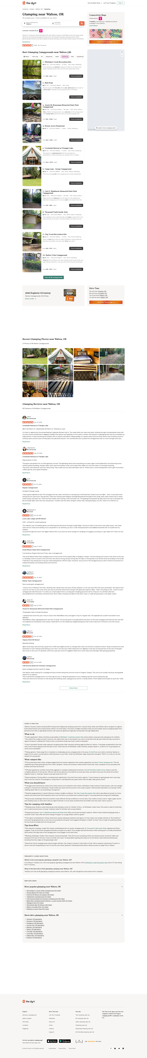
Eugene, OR (102, 291)
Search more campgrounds (107, 128)
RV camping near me (82, 1018)
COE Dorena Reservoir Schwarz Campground (39, 666)
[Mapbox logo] (91, 130)
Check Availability (76, 76)
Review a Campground (29, 1015)
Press (51, 1025)
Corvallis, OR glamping (34, 931)
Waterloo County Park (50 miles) (38, 909)
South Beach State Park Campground (36, 550)
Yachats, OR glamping (34, 919)
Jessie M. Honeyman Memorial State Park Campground (42, 609)
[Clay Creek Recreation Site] (53, 241)
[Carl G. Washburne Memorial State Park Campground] (53, 198)
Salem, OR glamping (34, 929)
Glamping (65, 56)
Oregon (32, 9)
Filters (27, 56)
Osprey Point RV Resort (31, 640)
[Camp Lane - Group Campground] (53, 176)
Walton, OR (39, 9)
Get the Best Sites (94, 3)
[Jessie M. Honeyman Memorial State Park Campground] (53, 112)
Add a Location (27, 1018)
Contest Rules (52, 1048)
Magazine (25, 1028)
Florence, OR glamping (34, 921)
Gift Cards (25, 1022)
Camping (25, 9)
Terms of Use (72, 1048)
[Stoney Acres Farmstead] (53, 133)
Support (51, 1032)
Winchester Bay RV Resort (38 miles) (39, 905)
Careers (51, 1028)
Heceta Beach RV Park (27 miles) (38, 893)
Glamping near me (81, 1025)
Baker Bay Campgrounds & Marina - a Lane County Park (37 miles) (49, 901)
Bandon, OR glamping (34, 927)
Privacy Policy (62, 1048)
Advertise (52, 1018)
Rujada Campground (30, 488)
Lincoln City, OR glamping (35, 925)
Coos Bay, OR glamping (35, 933)
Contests (25, 1025)
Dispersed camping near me (84, 1028)
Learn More (93, 25)
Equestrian (80, 56)
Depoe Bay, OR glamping (35, 935)
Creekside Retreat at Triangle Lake (35, 426)
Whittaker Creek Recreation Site (71, 737)
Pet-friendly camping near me (85, 1032)
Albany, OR (103, 295)
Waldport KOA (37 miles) (35, 903)
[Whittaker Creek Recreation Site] (53, 69)
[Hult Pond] (53, 90)
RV (42, 56)
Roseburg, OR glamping (35, 923)
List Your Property (109, 3)
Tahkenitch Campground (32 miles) (39, 897)
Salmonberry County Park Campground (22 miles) (44, 890)
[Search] (82, 23)
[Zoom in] (122, 51)
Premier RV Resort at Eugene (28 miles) (40, 895)
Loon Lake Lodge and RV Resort (34, 519)
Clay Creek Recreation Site (86, 793)
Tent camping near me (83, 1015)
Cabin (57, 56)
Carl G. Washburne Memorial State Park (53, 812)
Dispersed (49, 56)
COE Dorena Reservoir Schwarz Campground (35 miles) (46, 899)
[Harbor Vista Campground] (53, 262)
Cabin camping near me (83, 1022)
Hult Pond (94, 752)
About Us (52, 1022)
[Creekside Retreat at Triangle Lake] (53, 155)
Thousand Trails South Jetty (96, 828)
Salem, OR (104, 297)
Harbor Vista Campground (32, 581)
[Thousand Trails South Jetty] (53, 219)
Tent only (35, 56)
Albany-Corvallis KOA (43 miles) (37, 907)
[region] (105, 90)
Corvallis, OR (102, 293)
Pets (72, 56)
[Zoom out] (122, 55)
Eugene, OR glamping (34, 937)
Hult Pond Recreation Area (95, 770)
